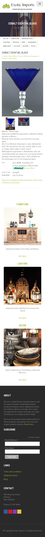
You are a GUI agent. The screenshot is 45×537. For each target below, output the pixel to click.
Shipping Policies (11, 475)
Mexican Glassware (31, 56)
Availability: (6, 175)
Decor (5, 38)
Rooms (25, 46)
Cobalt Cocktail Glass (9, 58)
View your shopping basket (13, 180)
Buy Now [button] (22, 256)
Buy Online (13, 56)
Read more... (29, 424)
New (23, 42)
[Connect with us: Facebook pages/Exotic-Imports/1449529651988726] (6, 511)
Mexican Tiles (27, 38)
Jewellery (7, 46)
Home (5, 56)
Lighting (6, 42)
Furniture (15, 38)
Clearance (32, 42)
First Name (9, 448)
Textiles (16, 42)
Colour (17, 46)
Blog (6, 479)
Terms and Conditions (13, 472)
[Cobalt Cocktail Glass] (22, 89)
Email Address (11, 440)
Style (33, 46)
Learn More (30, 168)
